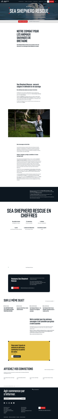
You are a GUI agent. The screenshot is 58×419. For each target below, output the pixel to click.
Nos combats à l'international (8, 410)
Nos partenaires (23, 407)
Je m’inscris (23, 398)
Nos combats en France (7, 409)
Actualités (26, 1)
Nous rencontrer (23, 408)
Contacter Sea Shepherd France (26, 410)
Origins (5, 412)
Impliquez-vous (41, 1)
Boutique (45, 1)
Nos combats (30, 1)
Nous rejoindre (6, 408)
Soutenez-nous (35, 1)
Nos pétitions (23, 409)
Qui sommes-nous (21, 1)
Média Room (23, 411)
